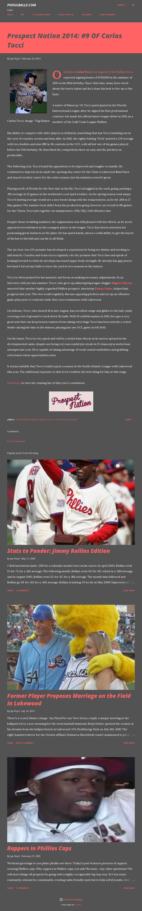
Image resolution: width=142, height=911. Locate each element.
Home (10, 14)
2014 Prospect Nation (26, 419)
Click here (14, 383)
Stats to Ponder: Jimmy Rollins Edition (58, 551)
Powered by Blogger (73, 899)
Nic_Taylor (77, 905)
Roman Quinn (103, 288)
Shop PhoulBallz (107, 14)
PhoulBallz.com (21, 5)
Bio (22, 14)
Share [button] (128, 419)
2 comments (22, 590)
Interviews (87, 14)
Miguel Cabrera (122, 283)
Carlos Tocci (83, 72)
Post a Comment (16, 441)
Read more (129, 590)
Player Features (66, 14)
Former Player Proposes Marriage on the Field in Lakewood (69, 699)
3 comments (22, 888)
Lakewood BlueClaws (65, 419)
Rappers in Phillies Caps (39, 848)
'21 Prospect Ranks (41, 14)
